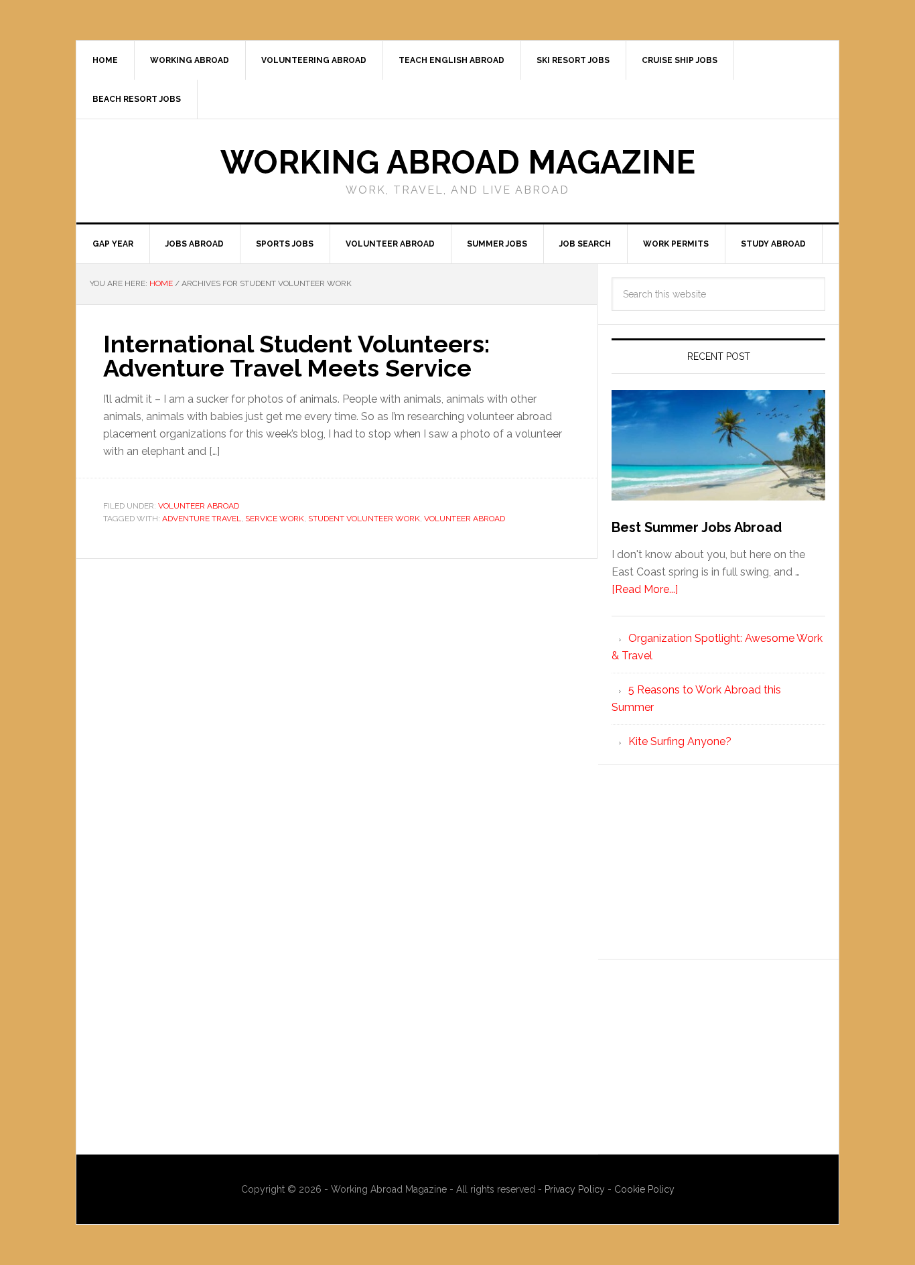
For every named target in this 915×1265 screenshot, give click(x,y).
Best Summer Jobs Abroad (697, 527)
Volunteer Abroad (198, 506)
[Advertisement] (718, 861)
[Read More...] (645, 589)
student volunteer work (364, 518)
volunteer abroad (464, 518)
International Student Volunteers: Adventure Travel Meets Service (296, 356)
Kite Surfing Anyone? (679, 741)
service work (274, 518)
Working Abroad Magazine (457, 162)
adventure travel (201, 518)
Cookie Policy (644, 1189)
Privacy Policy (576, 1189)
